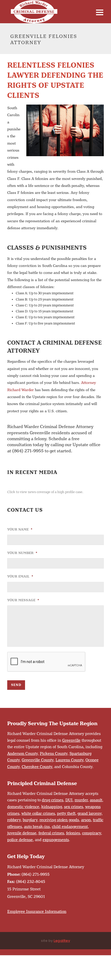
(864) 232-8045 (30, 881)
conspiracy (91, 833)
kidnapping (51, 807)
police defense (20, 840)
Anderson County (22, 753)
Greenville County (37, 760)
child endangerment (70, 826)
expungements (56, 840)
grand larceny (89, 813)
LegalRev (62, 940)
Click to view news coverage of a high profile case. (45, 492)
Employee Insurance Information (36, 911)
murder (81, 800)
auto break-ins (37, 826)
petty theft (66, 813)
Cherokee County (37, 767)
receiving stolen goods (59, 820)
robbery (14, 820)
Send (16, 685)
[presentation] (46, 662)
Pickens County (53, 753)
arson (86, 820)
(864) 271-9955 (35, 874)
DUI (69, 800)
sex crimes (73, 807)
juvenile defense (21, 833)
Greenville (71, 740)
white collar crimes (38, 813)
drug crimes (52, 800)
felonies (73, 833)
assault (96, 800)
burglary (30, 820)
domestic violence (23, 807)
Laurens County (69, 760)
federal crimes (51, 833)
